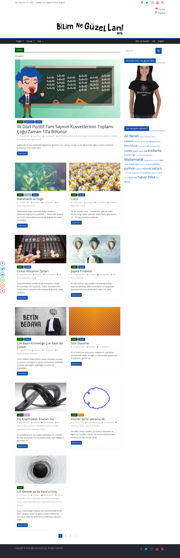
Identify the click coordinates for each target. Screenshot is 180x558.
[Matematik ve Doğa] (40, 164)
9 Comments (109, 422)
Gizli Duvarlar (80, 343)
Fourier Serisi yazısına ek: (88, 419)
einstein (157, 142)
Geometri (31, 426)
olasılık (82, 206)
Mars (150, 155)
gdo (148, 146)
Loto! (74, 199)
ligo (134, 154)
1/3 (58, 495)
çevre (127, 181)
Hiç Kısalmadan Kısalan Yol (35, 419)
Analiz (24, 426)
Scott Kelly (128, 173)
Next (168, 93)
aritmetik (25, 354)
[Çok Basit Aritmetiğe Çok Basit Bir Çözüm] (40, 308)
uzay (135, 177)
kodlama (154, 150)
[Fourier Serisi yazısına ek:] (94, 384)
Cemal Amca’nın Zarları (32, 271)
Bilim (24, 498)
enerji (140, 146)
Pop (39, 41)
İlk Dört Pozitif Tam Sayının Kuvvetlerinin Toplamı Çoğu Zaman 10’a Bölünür (65, 129)
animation (74, 426)
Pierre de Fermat (23, 139)
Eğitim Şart (29, 122)
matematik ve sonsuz (44, 426)
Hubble (128, 150)
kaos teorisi (45, 498)
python (130, 168)
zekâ (157, 178)
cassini (129, 141)
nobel (126, 164)
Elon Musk (130, 145)
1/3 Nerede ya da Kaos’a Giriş (37, 491)
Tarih (126, 178)
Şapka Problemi (81, 271)
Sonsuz (42, 429)
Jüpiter (136, 151)
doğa (24, 206)
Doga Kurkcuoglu (93, 422)
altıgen (141, 137)
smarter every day (92, 426)
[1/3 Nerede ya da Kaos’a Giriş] (40, 456)
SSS (153, 41)
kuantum (128, 154)
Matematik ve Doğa (30, 199)
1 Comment (101, 202)
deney (143, 142)
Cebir (20, 122)
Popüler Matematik (48, 502)
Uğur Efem (37, 136)
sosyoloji (146, 172)
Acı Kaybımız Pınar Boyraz (54, 2)
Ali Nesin (36, 202)
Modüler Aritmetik (110, 136)
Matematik (99, 136)
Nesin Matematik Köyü (31, 502)
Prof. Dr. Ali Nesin (32, 429)
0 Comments (48, 202)
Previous (120, 93)
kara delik (143, 151)
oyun (137, 164)
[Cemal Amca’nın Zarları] (40, 236)
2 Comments (50, 136)
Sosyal (29, 41)
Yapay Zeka (146, 177)
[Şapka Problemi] (94, 236)
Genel (39, 122)
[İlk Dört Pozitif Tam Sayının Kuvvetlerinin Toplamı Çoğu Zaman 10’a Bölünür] (67, 61)
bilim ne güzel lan (33, 498)
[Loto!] (94, 164)
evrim (145, 146)
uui (130, 177)
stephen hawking (156, 173)
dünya (151, 141)
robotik (146, 168)
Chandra (137, 142)
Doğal (18, 41)
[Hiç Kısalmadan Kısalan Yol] (40, 384)
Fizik (81, 415)
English (161, 41)
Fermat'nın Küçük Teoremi (84, 136)
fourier (82, 426)
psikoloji (156, 164)
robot (138, 168)
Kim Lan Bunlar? (142, 41)
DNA (147, 142)
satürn (157, 168)
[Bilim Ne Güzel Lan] (90, 20)
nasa (161, 160)
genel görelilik (155, 146)
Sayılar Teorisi (35, 139)
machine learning (142, 155)
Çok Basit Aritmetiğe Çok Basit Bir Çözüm (40, 345)
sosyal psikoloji (137, 173)
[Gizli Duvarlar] (94, 308)
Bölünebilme (63, 136)
